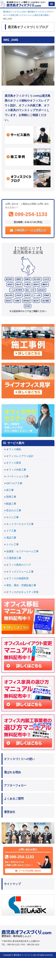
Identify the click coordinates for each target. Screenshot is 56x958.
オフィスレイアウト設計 (20, 456)
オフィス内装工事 (16, 469)
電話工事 (11, 537)
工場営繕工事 (13, 558)
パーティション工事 (17, 476)
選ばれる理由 (12, 772)
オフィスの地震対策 (17, 578)
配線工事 (11, 503)
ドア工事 (11, 530)
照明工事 (11, 496)
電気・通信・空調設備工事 (21, 585)
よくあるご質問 (14, 798)
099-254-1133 (30, 214)
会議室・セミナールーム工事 (22, 551)
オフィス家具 (13, 462)
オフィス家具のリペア (18, 564)
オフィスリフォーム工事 (20, 571)
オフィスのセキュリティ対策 (22, 592)
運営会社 (9, 811)
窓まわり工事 (13, 510)
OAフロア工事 (14, 483)
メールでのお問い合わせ (29, 870)
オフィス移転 (13, 449)
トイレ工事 (12, 544)
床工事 (10, 490)
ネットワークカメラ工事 (20, 524)
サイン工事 (12, 517)
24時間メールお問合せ (30, 230)
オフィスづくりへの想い (19, 758)
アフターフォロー (15, 785)
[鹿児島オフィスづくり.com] (24, 5)
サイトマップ (12, 883)
